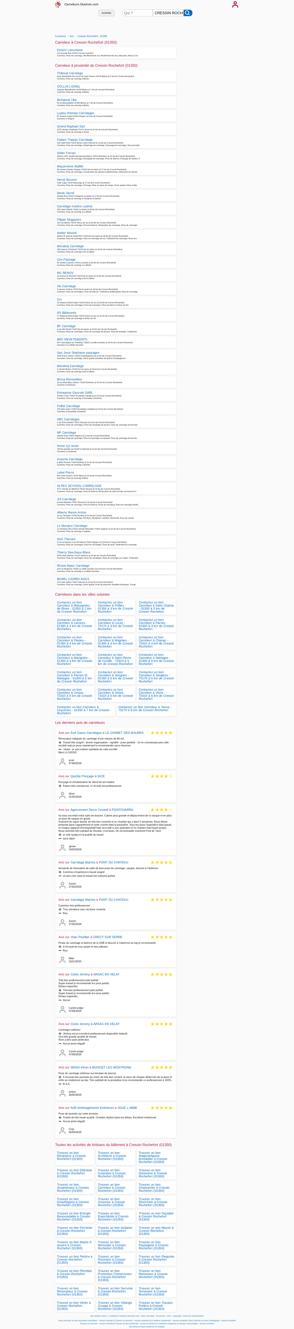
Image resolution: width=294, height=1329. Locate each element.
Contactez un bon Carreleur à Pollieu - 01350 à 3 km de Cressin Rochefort (115, 607)
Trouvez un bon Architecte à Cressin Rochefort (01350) (112, 1156)
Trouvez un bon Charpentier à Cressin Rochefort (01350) (154, 1187)
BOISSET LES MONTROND (111, 1067)
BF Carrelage (66, 326)
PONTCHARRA (122, 809)
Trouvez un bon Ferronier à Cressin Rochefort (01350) (75, 1231)
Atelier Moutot (67, 233)
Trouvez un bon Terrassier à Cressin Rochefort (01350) (153, 1291)
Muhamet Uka (67, 100)
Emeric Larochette (70, 50)
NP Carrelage (66, 432)
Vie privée (160, 1316)
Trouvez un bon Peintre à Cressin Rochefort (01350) (74, 1259)
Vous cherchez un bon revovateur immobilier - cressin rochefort (86, 1321)
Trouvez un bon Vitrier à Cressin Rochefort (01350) (74, 1305)
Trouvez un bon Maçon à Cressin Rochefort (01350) (156, 1231)
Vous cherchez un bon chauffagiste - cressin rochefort (212, 1321)
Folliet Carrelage (68, 406)
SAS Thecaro (66, 539)
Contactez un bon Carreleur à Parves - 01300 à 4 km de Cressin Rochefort (156, 624)
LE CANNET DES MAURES (125, 732)
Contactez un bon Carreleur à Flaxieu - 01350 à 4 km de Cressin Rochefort (74, 642)
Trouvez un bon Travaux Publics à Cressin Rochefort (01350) (156, 1305)
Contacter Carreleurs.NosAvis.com (124, 1316)
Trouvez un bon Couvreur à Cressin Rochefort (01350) (111, 1202)
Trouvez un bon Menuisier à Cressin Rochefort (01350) (112, 1245)
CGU (169, 1316)
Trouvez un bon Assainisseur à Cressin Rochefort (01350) (73, 1187)
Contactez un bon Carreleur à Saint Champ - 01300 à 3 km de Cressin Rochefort (156, 607)
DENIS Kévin (80, 1067)
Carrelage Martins (83, 862)
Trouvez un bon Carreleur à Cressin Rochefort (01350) (111, 1187)
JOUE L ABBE (127, 1107)
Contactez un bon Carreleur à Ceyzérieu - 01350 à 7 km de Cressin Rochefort (83, 710)
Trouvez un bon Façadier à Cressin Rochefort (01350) (156, 1216)
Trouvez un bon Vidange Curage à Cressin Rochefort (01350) (115, 1305)
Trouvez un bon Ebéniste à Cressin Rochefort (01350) (74, 1173)
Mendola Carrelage (70, 246)
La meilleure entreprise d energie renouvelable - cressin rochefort (185, 1324)
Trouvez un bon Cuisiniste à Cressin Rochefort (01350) (112, 1173)
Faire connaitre (147, 1316)
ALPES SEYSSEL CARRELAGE (79, 486)
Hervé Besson (67, 179)
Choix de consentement (193, 1316)
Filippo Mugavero (69, 219)
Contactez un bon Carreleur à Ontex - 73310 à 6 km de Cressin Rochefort (115, 694)
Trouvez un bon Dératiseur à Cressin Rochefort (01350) (71, 1156)
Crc (59, 299)
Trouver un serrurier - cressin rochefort (132, 1321)
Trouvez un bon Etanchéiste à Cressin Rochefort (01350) (113, 1216)
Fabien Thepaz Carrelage (74, 139)
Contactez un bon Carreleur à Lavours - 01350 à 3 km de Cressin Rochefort (74, 624)
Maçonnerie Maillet (70, 166)
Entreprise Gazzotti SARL (75, 392)
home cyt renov (68, 446)
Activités (106, 13)
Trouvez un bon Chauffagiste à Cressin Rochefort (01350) (73, 1202)
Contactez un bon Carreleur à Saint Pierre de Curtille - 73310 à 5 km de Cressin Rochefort (115, 659)
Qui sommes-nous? (98, 1316)
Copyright (177, 1316)
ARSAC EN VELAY (106, 974)
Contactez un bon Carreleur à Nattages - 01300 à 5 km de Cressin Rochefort (156, 659)
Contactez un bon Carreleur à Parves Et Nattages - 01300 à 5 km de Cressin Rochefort (74, 676)
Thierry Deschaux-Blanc (73, 552)
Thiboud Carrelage (70, 73)
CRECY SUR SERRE (107, 937)
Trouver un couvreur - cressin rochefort (97, 1324)
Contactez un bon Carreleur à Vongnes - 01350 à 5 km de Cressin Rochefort (115, 676)
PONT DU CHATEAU (113, 862)
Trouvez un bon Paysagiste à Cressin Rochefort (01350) (153, 1245)
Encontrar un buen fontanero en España (147, 1327)
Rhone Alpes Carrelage (73, 565)
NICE (101, 776)
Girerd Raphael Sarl (71, 126)
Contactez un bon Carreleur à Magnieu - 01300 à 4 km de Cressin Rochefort (115, 642)
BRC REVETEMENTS (72, 339)
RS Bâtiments (66, 313)
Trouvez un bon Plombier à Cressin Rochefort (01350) (74, 1274)
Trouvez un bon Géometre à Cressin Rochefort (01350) (153, 1173)
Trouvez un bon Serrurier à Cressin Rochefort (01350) (115, 1291)
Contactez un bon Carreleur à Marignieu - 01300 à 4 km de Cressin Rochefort (74, 659)
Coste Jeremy (80, 974)
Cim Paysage (66, 259)
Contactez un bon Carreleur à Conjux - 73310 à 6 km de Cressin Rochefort (74, 694)
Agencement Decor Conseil (89, 809)
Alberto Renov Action (71, 512)
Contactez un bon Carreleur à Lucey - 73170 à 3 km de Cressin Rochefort (115, 624)
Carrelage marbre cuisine (74, 206)
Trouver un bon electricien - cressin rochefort (135, 1324)
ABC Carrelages (68, 419)
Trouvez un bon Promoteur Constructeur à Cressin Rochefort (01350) (115, 1275)
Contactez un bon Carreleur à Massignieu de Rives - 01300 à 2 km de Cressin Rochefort (74, 607)
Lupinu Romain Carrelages (75, 113)
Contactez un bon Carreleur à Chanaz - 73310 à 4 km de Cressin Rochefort (156, 642)
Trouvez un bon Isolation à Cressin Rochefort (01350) (115, 1231)
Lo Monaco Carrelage (72, 526)
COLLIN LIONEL (68, 86)
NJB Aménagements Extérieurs (92, 1107)
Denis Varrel (65, 193)
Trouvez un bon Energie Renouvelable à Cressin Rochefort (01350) (73, 1216)
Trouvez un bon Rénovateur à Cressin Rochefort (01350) (72, 1291)
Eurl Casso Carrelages (86, 732)
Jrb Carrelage (66, 499)
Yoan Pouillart (80, 937)
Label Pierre (65, 472)
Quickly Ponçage (82, 776)
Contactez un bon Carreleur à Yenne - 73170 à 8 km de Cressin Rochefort (145, 708)
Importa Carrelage (70, 459)
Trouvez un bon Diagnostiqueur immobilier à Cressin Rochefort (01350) (153, 1157)
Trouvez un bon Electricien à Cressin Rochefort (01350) (153, 1202)
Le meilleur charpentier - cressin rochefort (169, 1321)
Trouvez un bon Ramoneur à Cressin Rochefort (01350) (153, 1274)
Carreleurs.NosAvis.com (81, 4)
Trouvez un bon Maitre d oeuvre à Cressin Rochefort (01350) (74, 1245)
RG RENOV (65, 273)
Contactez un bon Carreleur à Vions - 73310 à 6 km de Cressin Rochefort (156, 694)
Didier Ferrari (66, 153)
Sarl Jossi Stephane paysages (78, 352)
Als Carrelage (66, 286)
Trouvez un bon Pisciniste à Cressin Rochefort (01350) (111, 1259)
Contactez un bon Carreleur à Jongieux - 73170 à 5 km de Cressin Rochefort (156, 676)
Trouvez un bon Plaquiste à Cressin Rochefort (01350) (156, 1259)
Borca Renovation (69, 379)
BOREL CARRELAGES (73, 579)
